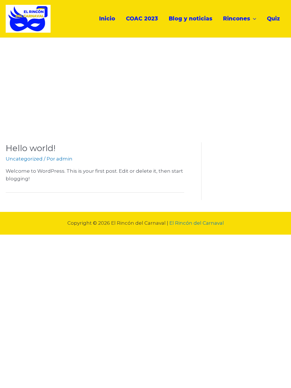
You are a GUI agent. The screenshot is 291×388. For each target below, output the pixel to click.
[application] (253, 19)
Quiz (273, 18)
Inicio (107, 18)
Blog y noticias (190, 18)
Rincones (236, 18)
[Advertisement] (145, 80)
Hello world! (30, 148)
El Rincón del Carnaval (196, 223)
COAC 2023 (142, 18)
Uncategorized (24, 159)
